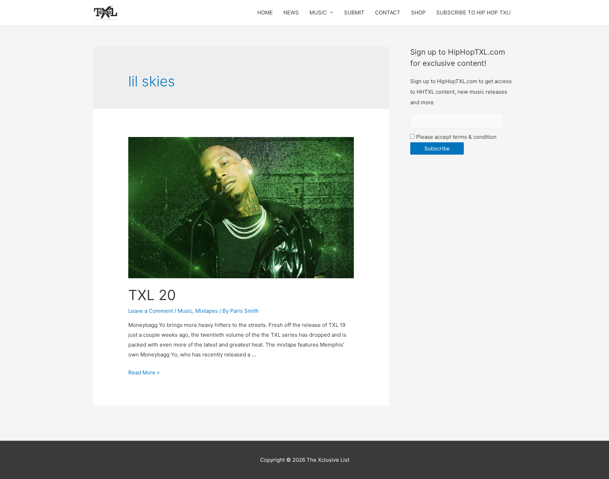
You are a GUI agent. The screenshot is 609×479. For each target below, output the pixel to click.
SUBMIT (354, 12)
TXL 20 (152, 295)
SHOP (418, 12)
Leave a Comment (150, 310)
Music (185, 310)
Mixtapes (206, 310)
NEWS (291, 12)
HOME (265, 12)
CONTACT (387, 12)
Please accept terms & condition (456, 136)
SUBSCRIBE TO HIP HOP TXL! (473, 12)
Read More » (144, 372)
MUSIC (318, 12)
